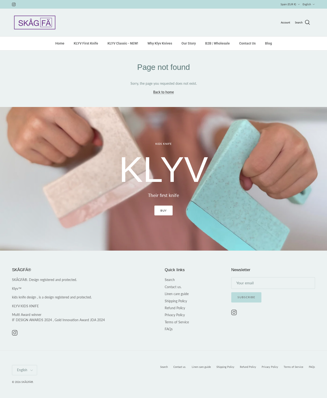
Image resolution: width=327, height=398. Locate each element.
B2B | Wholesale (217, 43)
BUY (163, 210)
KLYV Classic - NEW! (122, 43)
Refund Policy (175, 308)
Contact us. (173, 287)
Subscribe (246, 297)
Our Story (188, 43)
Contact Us (247, 43)
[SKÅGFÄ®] (34, 22)
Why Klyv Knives (159, 43)
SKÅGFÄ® (27, 381)
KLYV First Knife (86, 43)
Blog (268, 43)
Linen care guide (177, 294)
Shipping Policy (176, 301)
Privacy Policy (175, 315)
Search (170, 280)
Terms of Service (177, 322)
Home (59, 43)
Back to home (163, 92)
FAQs (169, 329)
